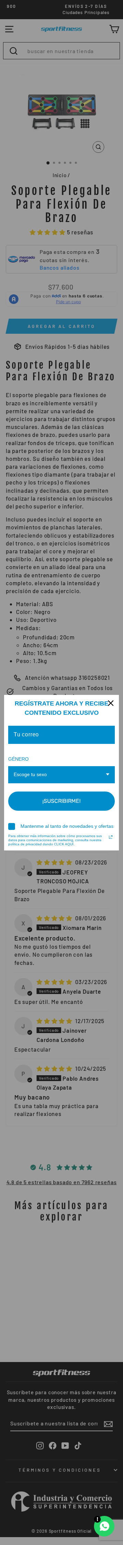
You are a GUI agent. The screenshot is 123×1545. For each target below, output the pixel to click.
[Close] (110, 703)
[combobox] (61, 775)
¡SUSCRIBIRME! (61, 801)
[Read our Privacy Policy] (111, 837)
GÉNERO (18, 759)
